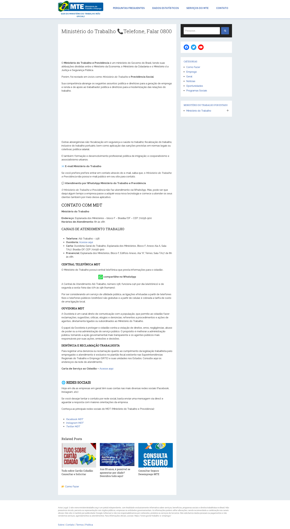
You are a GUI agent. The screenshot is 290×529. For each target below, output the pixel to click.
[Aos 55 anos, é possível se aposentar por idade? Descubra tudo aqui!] (117, 454)
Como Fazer (72, 486)
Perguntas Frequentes (129, 8)
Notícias (190, 81)
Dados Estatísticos (165, 8)
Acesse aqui (86, 242)
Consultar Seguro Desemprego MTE (148, 472)
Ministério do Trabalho (198, 110)
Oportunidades (194, 85)
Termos (80, 525)
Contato (222, 8)
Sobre (61, 525)
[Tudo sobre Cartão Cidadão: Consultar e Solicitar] (78, 455)
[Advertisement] (117, 49)
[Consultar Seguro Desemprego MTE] (155, 455)
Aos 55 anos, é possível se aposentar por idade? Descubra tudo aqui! (115, 473)
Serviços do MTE (197, 8)
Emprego (191, 71)
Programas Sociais (196, 90)
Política (89, 525)
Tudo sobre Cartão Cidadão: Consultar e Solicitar (77, 472)
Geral (189, 76)
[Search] (225, 30)
